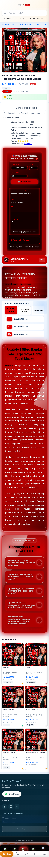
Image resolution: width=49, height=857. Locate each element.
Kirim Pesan (13, 794)
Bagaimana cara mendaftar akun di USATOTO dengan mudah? (20, 576)
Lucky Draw (11, 310)
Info (41, 260)
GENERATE (24, 182)
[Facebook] (4, 806)
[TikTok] (17, 806)
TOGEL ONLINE (41, 24)
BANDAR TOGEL (36, 18)
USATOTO (8, 18)
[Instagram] (10, 806)
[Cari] (5, 13)
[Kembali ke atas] (44, 839)
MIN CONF (15, 172)
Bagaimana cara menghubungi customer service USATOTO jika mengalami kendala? (19, 620)
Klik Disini (28, 144)
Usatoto (9, 365)
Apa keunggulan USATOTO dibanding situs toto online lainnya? (21, 591)
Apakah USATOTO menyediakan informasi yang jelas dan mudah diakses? (21, 605)
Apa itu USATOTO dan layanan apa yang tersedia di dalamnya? (21, 562)
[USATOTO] (24, 4)
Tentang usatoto (9, 818)
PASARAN (15, 164)
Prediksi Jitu (38, 310)
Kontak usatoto (8, 822)
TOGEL (21, 18)
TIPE (31, 164)
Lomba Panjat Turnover (24, 310)
